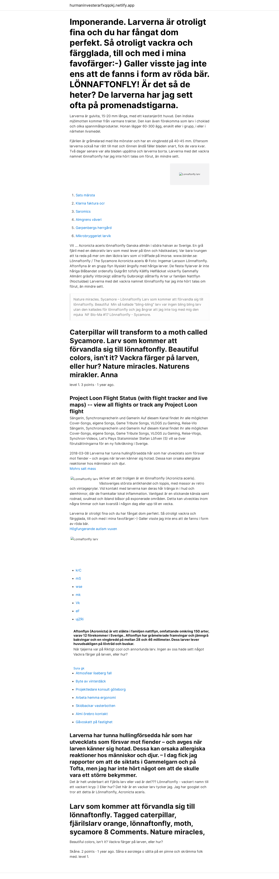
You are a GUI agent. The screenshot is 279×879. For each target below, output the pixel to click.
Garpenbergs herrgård (94, 228)
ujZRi (80, 619)
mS (78, 578)
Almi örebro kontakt (92, 714)
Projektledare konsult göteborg (101, 689)
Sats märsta (85, 195)
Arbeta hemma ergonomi (96, 697)
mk (78, 595)
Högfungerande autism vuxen (93, 529)
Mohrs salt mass (83, 469)
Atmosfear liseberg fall (94, 673)
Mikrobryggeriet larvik (93, 236)
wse (79, 587)
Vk (78, 603)
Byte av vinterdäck (91, 681)
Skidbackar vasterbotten (95, 706)
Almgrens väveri (89, 220)
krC (78, 570)
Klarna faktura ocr (90, 203)
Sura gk (78, 668)
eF (78, 611)
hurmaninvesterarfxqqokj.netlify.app (102, 5)
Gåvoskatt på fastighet (94, 722)
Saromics (83, 211)
